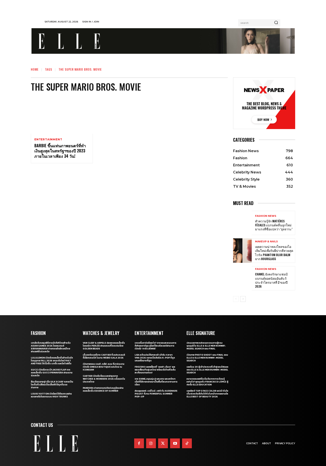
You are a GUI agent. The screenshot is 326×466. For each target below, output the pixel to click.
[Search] (276, 22)
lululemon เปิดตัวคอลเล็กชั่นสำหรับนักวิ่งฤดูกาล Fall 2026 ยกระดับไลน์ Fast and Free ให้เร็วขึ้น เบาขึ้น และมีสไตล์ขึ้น (52, 360)
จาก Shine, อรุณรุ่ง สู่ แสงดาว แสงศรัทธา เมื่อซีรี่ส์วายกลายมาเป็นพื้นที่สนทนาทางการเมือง (156, 381)
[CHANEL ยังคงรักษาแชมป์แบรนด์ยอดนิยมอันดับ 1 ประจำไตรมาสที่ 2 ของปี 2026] (242, 278)
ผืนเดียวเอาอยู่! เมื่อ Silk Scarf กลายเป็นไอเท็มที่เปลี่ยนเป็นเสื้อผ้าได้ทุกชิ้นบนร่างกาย (52, 384)
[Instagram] (151, 443)
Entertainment (48, 139)
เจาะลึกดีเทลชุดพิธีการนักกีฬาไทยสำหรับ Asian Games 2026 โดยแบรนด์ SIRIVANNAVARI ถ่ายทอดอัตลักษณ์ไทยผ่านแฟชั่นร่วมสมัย (51, 347)
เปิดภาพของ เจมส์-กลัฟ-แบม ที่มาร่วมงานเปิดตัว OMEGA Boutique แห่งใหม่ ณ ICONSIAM (103, 366)
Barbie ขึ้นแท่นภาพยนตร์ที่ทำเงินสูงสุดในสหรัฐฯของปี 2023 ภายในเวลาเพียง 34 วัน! (60, 151)
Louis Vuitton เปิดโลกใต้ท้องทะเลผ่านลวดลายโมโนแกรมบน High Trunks (51, 395)
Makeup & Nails (266, 241)
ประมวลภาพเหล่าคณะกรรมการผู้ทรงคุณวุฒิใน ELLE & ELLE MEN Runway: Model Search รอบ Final (206, 345)
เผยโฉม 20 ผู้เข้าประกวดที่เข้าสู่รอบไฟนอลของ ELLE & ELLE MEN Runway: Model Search (207, 369)
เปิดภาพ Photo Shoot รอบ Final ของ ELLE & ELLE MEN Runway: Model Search (207, 357)
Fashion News (265, 216)
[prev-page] (236, 299)
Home (35, 69)
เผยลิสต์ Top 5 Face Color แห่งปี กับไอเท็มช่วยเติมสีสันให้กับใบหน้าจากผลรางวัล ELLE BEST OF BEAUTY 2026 (207, 393)
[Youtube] (175, 443)
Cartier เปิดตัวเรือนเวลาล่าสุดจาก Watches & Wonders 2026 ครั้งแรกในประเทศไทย (104, 378)
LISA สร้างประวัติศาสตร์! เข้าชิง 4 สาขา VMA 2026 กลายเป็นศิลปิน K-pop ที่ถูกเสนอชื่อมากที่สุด (155, 357)
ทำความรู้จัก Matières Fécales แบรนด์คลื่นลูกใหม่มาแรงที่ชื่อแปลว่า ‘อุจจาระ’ (273, 225)
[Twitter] (163, 443)
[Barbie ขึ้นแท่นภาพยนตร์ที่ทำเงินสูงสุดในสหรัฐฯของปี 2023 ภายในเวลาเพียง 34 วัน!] (62, 115)
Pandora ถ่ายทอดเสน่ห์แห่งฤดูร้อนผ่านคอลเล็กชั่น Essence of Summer (103, 389)
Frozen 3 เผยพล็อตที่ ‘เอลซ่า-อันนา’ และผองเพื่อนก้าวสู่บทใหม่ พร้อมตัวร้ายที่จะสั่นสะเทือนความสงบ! (155, 369)
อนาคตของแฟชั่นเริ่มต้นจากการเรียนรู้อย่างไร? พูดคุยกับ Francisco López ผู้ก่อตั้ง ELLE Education (207, 381)
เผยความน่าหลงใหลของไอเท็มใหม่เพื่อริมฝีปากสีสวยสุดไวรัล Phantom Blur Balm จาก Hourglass (274, 252)
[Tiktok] (187, 443)
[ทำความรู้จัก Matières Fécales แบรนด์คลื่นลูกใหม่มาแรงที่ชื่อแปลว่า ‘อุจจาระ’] (242, 223)
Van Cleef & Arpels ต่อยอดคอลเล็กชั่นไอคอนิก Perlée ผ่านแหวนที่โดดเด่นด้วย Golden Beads (104, 345)
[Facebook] (139, 443)
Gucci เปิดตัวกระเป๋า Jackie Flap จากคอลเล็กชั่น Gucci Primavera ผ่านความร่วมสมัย (52, 372)
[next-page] (243, 299)
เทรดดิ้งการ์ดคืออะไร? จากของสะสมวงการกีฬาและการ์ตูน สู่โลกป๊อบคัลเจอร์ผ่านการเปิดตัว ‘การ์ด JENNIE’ (155, 345)
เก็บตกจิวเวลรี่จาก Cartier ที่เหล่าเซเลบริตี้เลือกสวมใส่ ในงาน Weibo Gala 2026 (104, 356)
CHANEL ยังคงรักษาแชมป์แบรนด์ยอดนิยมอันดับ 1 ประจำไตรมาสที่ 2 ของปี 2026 (271, 280)
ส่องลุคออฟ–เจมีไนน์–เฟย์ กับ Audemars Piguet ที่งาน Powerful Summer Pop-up (156, 393)
